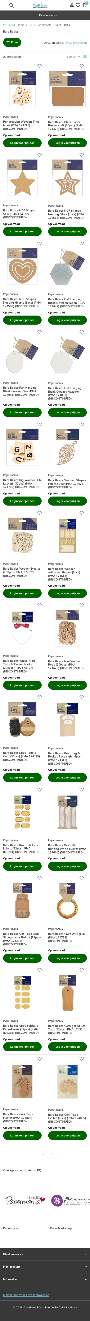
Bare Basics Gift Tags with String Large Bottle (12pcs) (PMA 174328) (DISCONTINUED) (22, 939)
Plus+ (74, 1307)
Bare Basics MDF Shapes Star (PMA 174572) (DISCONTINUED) (19, 214)
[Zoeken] (11, 5)
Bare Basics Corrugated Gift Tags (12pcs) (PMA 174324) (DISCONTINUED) (67, 1029)
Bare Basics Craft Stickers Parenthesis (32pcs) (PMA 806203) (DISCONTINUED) (21, 1029)
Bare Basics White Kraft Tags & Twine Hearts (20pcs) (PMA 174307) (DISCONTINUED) (19, 666)
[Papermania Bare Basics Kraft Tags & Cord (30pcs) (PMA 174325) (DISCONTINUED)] (22, 720)
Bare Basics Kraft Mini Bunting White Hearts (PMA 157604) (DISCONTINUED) (67, 849)
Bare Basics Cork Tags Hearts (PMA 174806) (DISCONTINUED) (18, 1118)
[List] (85, 57)
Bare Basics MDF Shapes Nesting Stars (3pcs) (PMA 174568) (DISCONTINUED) (66, 214)
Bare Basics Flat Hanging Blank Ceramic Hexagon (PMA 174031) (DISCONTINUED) (65, 394)
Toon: (69, 56)
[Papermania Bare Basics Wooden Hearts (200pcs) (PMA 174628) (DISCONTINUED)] (22, 536)
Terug (11, 24)
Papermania (44, 24)
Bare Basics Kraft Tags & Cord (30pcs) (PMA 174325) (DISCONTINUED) (21, 756)
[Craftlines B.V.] (45, 5)
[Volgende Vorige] (52, 1154)
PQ (30, 24)
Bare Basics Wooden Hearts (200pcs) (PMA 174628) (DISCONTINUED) (21, 572)
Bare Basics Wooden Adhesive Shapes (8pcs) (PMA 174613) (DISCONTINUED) (64, 574)
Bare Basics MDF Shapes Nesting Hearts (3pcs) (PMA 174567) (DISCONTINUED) (22, 302)
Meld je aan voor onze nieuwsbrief (26, 1294)
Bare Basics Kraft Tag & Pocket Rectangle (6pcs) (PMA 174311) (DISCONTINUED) (65, 759)
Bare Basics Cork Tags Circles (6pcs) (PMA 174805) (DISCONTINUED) (67, 1118)
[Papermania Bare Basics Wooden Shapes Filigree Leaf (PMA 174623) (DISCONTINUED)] (67, 447)
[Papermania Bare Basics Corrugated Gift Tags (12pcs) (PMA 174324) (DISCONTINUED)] (67, 993)
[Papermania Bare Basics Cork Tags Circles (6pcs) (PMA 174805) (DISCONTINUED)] (67, 1081)
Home (20, 24)
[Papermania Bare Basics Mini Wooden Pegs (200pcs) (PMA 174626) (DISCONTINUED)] (67, 628)
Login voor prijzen (22, 142)
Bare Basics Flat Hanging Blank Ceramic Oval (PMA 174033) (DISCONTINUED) (21, 391)
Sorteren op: (52, 42)
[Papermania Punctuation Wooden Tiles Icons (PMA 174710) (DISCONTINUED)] (22, 89)
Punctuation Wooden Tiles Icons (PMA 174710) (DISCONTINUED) (21, 125)
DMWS (63, 1307)
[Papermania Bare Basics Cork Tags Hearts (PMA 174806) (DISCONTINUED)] (22, 1081)
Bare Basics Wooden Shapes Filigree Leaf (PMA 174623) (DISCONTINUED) (67, 484)
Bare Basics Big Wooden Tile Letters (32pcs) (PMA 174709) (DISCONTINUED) (22, 483)
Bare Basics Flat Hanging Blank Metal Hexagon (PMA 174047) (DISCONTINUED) (66, 303)
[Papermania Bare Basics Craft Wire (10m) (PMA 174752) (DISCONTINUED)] (67, 901)
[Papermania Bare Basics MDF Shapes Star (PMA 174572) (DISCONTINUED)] (22, 177)
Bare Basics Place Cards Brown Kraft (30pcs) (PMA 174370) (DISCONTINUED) (66, 126)
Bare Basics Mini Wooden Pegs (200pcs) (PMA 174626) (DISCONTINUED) (66, 665)
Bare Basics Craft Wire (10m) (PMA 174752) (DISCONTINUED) (67, 937)
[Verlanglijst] (78, 5)
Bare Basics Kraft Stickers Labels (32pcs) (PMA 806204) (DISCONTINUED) (21, 849)
